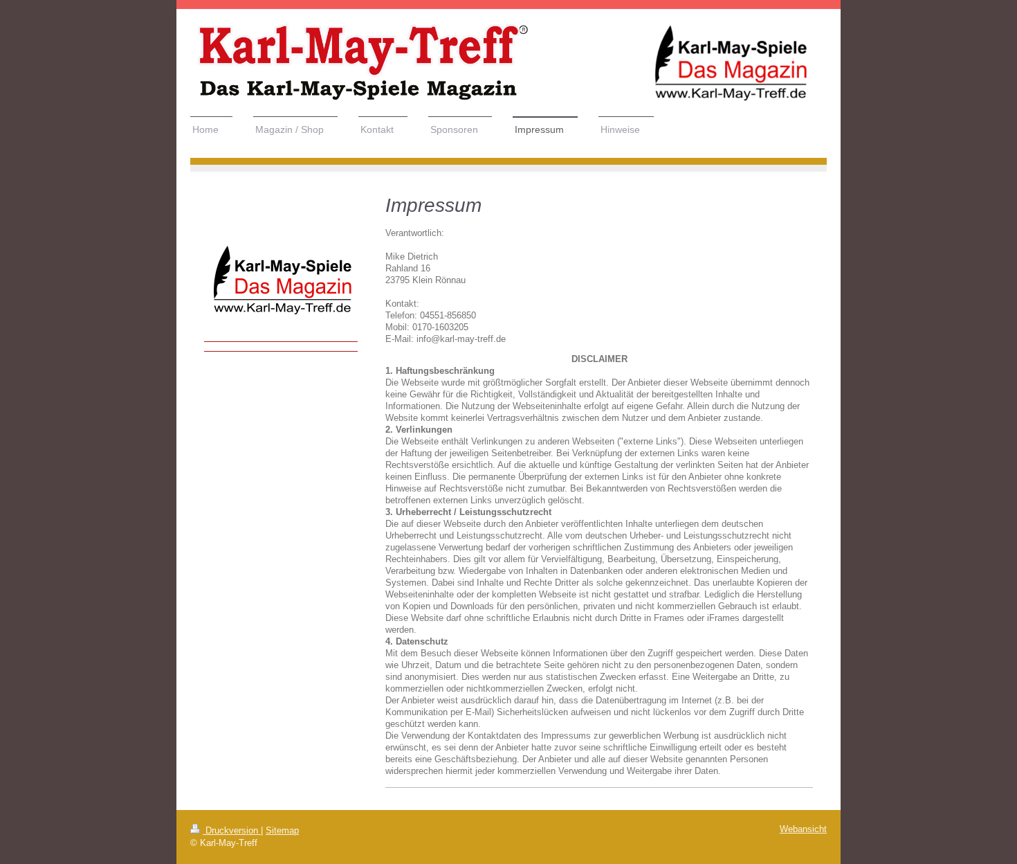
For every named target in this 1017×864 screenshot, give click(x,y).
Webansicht (803, 829)
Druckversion (232, 831)
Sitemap (282, 831)
